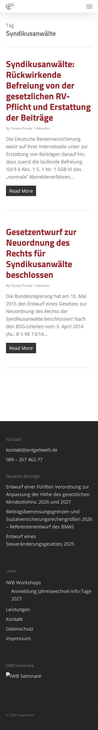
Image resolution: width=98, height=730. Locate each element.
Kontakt (14, 619)
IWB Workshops (23, 582)
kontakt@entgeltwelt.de (31, 450)
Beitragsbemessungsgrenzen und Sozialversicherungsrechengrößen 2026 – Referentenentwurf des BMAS (49, 519)
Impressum (18, 638)
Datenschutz (19, 629)
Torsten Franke (21, 128)
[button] (89, 6)
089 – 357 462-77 (24, 459)
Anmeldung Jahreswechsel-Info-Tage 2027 (51, 595)
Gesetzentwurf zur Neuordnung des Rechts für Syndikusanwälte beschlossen (41, 253)
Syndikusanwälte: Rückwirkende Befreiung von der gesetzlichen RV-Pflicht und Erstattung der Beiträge (48, 90)
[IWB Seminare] (23, 676)
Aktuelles (43, 128)
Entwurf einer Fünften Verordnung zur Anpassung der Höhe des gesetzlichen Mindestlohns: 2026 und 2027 (48, 494)
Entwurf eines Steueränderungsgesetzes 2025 (40, 540)
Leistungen (18, 609)
